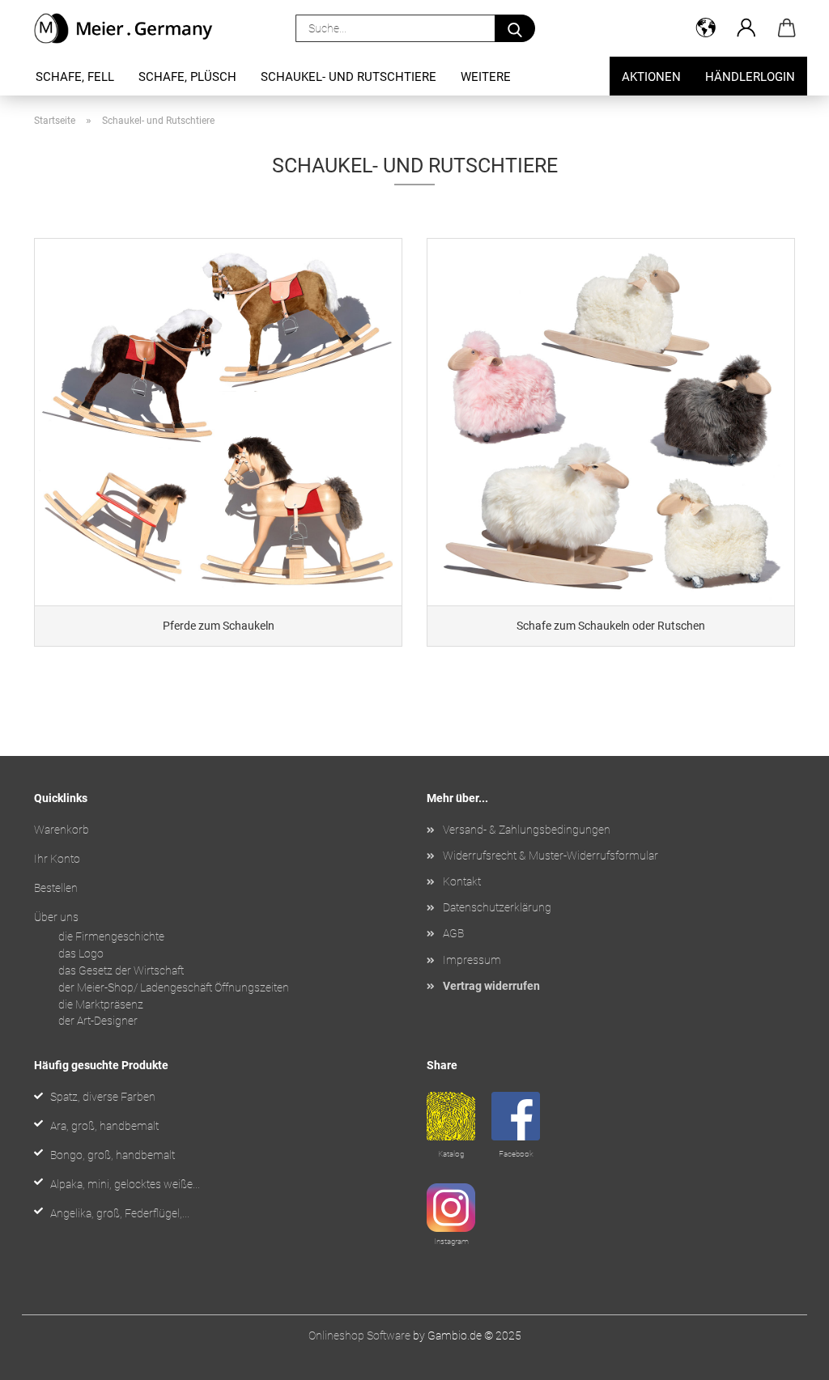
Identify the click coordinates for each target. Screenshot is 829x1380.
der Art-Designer (98, 1020)
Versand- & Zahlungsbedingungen (526, 829)
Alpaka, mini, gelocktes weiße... (125, 1184)
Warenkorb (61, 829)
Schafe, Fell (75, 77)
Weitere (486, 77)
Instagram (451, 1241)
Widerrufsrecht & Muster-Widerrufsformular (550, 855)
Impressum (472, 959)
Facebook (516, 1153)
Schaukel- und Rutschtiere (348, 77)
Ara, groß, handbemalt (104, 1125)
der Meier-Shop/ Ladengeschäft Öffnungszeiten (173, 987)
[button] (706, 28)
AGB (453, 933)
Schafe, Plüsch (187, 77)
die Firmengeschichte (111, 936)
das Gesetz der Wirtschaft (121, 970)
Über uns (56, 917)
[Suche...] (515, 28)
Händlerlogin (750, 77)
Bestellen (56, 887)
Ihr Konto (57, 858)
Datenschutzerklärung (497, 907)
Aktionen (651, 77)
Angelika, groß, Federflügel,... (119, 1213)
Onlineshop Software (359, 1335)
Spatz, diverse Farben (102, 1096)
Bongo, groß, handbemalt (112, 1155)
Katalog (451, 1153)
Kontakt (462, 881)
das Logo (81, 953)
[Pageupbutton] (784, 1356)
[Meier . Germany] (130, 28)
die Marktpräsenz (100, 1004)
